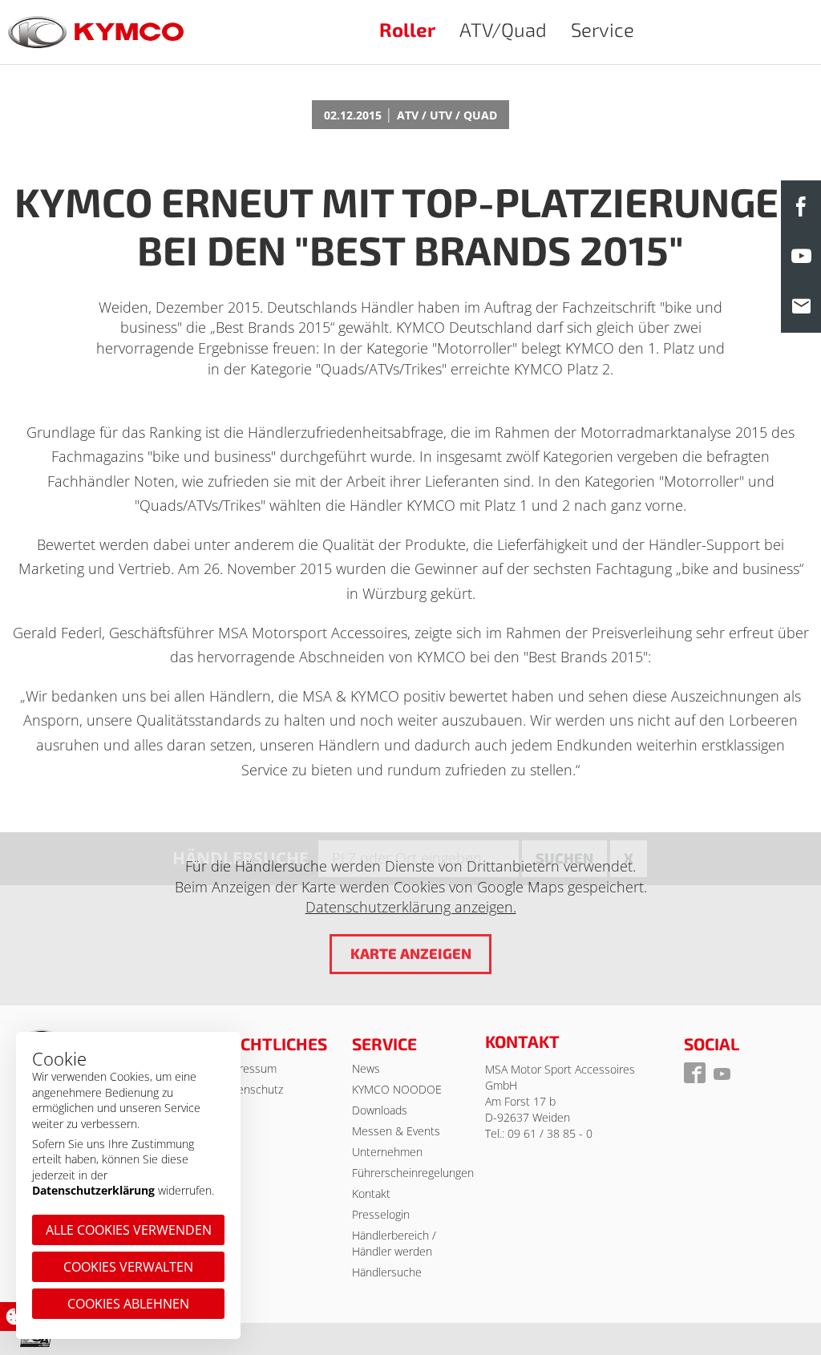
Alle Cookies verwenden (129, 1230)
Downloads (379, 1110)
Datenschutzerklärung (93, 1190)
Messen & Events (396, 1131)
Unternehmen (387, 1151)
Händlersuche (387, 1272)
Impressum (248, 1068)
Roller (407, 29)
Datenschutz (251, 1089)
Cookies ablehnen (128, 1304)
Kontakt (371, 1193)
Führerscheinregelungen (413, 1172)
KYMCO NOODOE (397, 1089)
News (366, 1068)
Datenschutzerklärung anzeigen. (410, 906)
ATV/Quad (503, 29)
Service (602, 29)
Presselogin (381, 1214)
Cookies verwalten (128, 1267)
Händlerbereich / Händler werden (394, 1243)
